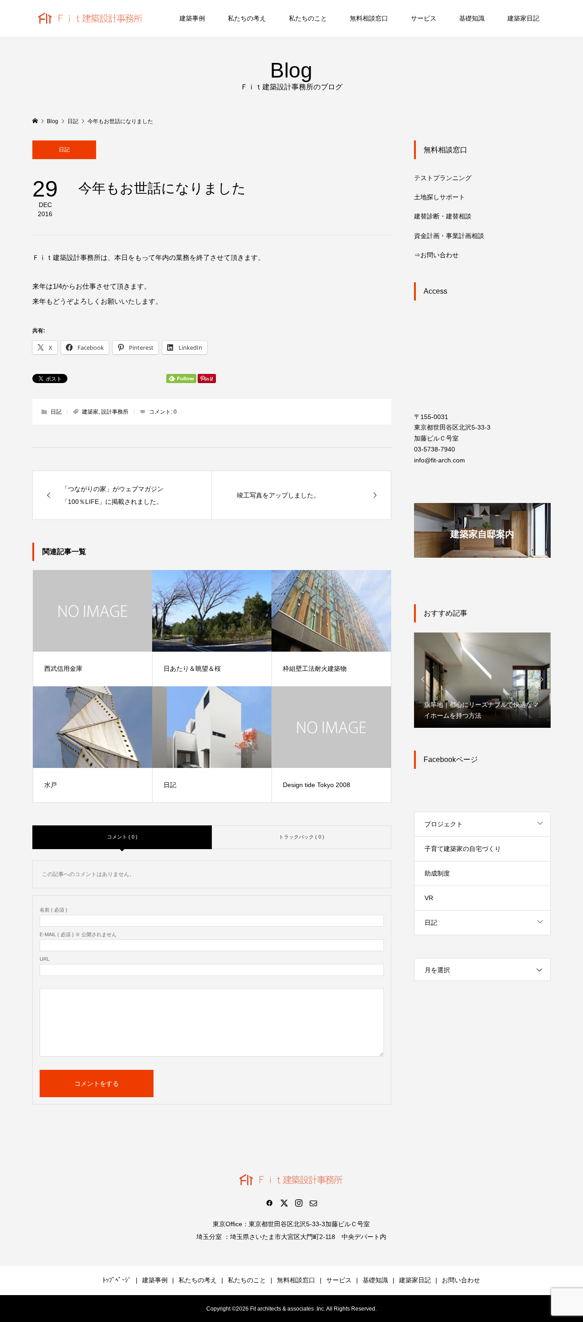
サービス (423, 18)
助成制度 (437, 873)
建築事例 (192, 18)
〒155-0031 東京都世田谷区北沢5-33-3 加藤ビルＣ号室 (452, 427)
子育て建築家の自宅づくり (462, 848)
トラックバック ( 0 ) (301, 837)
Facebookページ (451, 759)
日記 (64, 149)
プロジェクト (443, 824)
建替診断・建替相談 (442, 216)
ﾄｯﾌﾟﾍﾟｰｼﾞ (116, 1280)
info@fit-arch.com (439, 460)
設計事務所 (114, 412)
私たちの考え (247, 18)
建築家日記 (523, 18)
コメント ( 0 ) (122, 837)
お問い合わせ (461, 1280)
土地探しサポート (439, 197)
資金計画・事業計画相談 (449, 235)
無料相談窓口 (369, 18)
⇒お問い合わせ (436, 255)
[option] (482, 680)
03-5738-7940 (434, 449)
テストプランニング (442, 177)
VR (428, 898)
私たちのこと (308, 18)
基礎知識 (472, 18)
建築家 (90, 412)
